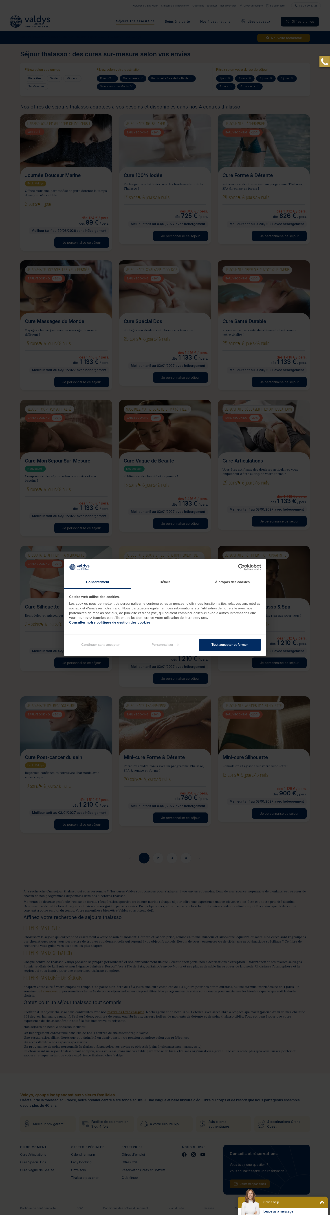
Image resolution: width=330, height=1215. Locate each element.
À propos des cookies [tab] (232, 582)
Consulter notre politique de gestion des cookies (110, 622)
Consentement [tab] (97, 582)
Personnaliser (162, 644)
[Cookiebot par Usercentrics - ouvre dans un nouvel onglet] (241, 567)
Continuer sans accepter (100, 644)
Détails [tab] (165, 582)
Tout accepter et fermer (229, 644)
